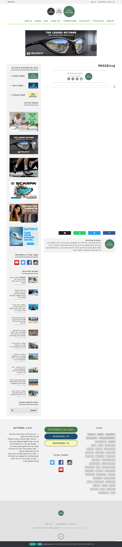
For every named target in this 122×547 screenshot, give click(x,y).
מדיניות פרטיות (40, 528)
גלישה (100, 445)
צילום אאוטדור (99, 481)
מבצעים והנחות (110, 470)
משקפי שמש (89, 470)
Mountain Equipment (107, 438)
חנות (46, 21)
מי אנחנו (28, 21)
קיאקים (112, 485)
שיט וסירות (94, 489)
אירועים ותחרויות (101, 441)
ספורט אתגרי (97, 478)
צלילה (89, 481)
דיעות (93, 445)
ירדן (98, 467)
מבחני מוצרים (90, 467)
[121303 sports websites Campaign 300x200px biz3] (24, 121)
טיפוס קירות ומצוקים (108, 463)
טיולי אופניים (110, 452)
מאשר (39, 544)
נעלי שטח (111, 474)
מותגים (38, 21)
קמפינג (105, 485)
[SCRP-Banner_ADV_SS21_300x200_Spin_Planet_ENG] (24, 190)
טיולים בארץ (84, 21)
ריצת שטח (96, 485)
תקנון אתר (53, 528)
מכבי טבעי (99, 470)
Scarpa (111, 441)
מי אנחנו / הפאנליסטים (105, 2)
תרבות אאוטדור (103, 492)
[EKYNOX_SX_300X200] (24, 144)
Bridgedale (110, 434)
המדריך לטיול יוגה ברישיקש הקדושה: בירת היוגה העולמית (18, 392)
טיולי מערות (89, 456)
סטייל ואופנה (90, 474)
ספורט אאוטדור (69, 21)
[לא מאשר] (120, 544)
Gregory (92, 434)
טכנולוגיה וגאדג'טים (108, 467)
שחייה (102, 489)
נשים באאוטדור (101, 474)
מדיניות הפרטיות (47, 544)
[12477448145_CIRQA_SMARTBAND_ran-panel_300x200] (24, 213)
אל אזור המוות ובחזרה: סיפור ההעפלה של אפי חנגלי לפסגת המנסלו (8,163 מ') (18, 294)
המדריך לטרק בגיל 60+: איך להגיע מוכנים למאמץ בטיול (18, 345)
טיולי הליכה (89, 452)
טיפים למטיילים (94, 463)
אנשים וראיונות (110, 445)
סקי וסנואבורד (110, 481)
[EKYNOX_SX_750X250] (61, 43)
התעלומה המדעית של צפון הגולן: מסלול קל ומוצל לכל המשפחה (18, 381)
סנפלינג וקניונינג (109, 478)
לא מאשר (32, 544)
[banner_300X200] (24, 236)
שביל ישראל (111, 489)
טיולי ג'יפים (99, 452)
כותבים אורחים (75, 73)
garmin (100, 434)
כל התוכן (110, 21)
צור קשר (93, 2)
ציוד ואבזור (55, 21)
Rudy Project (92, 438)
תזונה (112, 492)
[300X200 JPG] (24, 167)
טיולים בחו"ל (98, 21)
